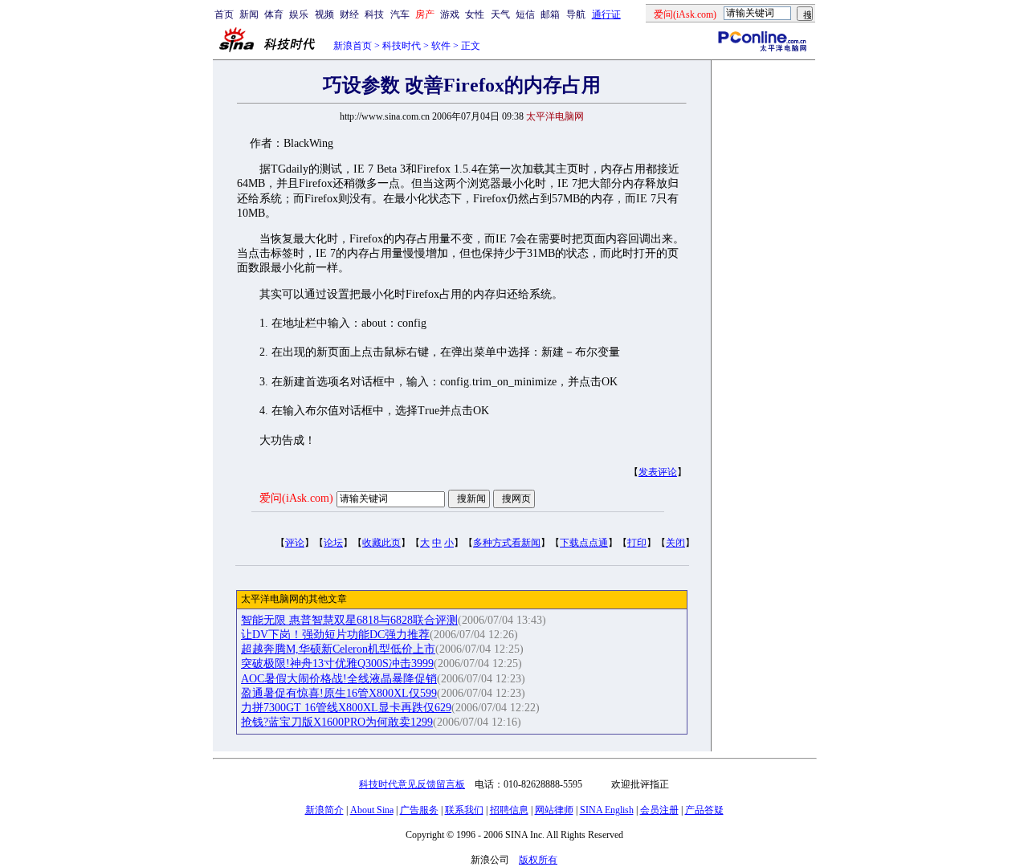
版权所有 (538, 859)
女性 (474, 14)
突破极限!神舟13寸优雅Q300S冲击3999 (337, 663)
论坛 (333, 542)
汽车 (400, 14)
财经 (349, 14)
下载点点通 (584, 542)
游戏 (449, 14)
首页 (224, 14)
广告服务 (419, 810)
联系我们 (464, 810)
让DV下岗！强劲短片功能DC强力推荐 (335, 635)
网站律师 (554, 810)
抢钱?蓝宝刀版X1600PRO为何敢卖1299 (337, 722)
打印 (637, 542)
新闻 (249, 14)
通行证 (606, 14)
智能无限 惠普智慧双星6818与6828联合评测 (349, 620)
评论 (294, 542)
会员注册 (659, 810)
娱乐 (298, 14)
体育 (274, 14)
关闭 (675, 542)
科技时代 (401, 45)
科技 (374, 14)
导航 (575, 14)
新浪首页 (352, 45)
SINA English (607, 810)
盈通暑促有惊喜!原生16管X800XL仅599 (339, 693)
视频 (324, 14)
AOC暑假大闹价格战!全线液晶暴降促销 (339, 679)
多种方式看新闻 (507, 542)
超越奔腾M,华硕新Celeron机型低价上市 (338, 649)
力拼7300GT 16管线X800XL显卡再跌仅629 (346, 708)
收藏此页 (381, 542)
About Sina (372, 810)
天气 (500, 14)
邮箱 (550, 14)
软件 (441, 45)
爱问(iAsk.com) (296, 498)
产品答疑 (704, 810)
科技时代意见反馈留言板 (412, 784)
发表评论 (657, 472)
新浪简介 (324, 810)
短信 (525, 14)
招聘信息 (509, 810)
